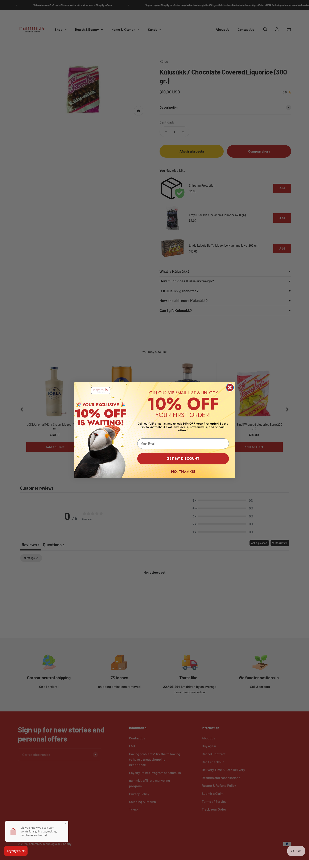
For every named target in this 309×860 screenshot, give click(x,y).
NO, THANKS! (183, 471)
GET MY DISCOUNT (182, 458)
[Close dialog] (230, 387)
